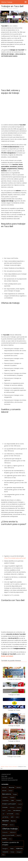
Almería (19, 787)
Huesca (9, 810)
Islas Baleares (16, 810)
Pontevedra (5, 832)
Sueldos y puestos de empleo (10, 843)
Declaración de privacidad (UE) (9, 780)
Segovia (19, 835)
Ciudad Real (5, 800)
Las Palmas (5, 817)
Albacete (4, 787)
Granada (4, 807)
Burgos (15, 794)
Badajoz (10, 790)
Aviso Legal (4, 776)
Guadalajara (12, 807)
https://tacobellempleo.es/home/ (15, 558)
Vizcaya (12, 852)
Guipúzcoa (19, 807)
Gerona (20, 804)
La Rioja (17, 813)
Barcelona (6, 794)
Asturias (4, 790)
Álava (3, 854)
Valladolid (5, 852)
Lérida (17, 817)
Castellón (12, 797)
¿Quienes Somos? (6, 774)
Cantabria (4, 797)
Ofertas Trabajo (6, 2)
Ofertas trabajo (10, 828)
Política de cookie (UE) (7, 778)
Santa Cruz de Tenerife (8, 835)
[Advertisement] (14, 72)
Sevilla (4, 839)
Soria (10, 838)
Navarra (12, 824)
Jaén (3, 814)
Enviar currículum (9, 804)
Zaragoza (18, 852)
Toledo (12, 848)
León (12, 817)
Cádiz (12, 800)
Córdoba (18, 800)
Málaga (5, 825)
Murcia (13, 821)
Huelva (3, 810)
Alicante (11, 787)
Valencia (19, 848)
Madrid (5, 820)
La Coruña (10, 814)
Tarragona (5, 848)
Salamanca (13, 832)
